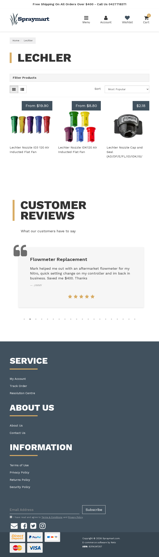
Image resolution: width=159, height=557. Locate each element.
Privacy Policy (19, 472)
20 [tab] (135, 319)
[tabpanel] (81, 277)
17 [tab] (117, 319)
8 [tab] (65, 319)
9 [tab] (71, 319)
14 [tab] (100, 319)
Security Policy (20, 487)
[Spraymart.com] (30, 20)
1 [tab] (24, 319)
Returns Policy (20, 480)
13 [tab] (94, 319)
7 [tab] (59, 319)
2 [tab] (30, 319)
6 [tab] (53, 319)
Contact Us (17, 433)
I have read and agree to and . (48, 517)
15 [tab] (106, 319)
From (37, 105)
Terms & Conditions (51, 517)
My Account (18, 379)
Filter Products (24, 77)
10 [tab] (77, 319)
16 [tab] (111, 319)
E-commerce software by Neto (99, 542)
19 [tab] (129, 319)
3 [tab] (36, 319)
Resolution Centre (22, 393)
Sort (98, 89)
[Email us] (14, 525)
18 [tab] (123, 319)
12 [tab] (88, 319)
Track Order (18, 386)
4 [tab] (42, 319)
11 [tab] (82, 319)
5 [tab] (47, 319)
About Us (16, 425)
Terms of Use (19, 465)
